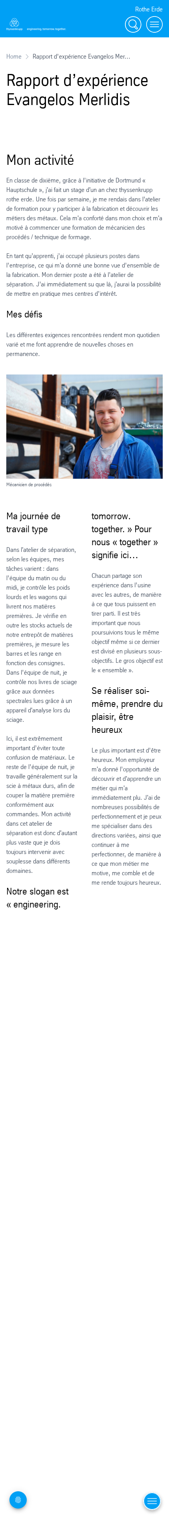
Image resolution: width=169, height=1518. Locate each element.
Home (14, 56)
